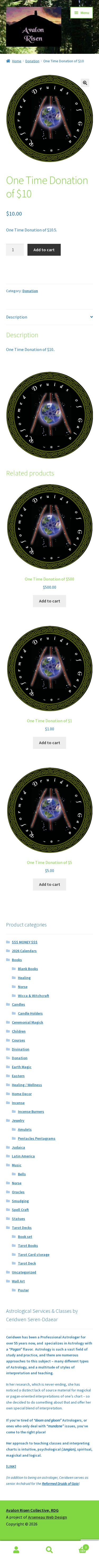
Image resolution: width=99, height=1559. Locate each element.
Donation (32, 61)
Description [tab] (16, 317)
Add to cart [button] (49, 600)
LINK (11, 1466)
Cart (76, 1545)
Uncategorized (24, 1272)
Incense (18, 1102)
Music (16, 1165)
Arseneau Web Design (47, 1517)
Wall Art (18, 1281)
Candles (18, 1004)
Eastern (18, 1075)
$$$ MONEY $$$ (24, 942)
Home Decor (22, 1093)
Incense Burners (31, 1111)
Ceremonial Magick (27, 1022)
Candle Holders (30, 1013)
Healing (24, 977)
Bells (22, 1174)
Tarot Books (28, 1245)
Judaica (18, 1147)
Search (49, 1550)
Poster (23, 1290)
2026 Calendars (24, 950)
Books (17, 959)
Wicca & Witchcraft (33, 995)
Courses (18, 1040)
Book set (25, 1236)
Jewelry (18, 1120)
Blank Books (28, 968)
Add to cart (44, 249)
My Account (16, 1550)
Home (16, 61)
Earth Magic (21, 1066)
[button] (85, 83)
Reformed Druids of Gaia (60, 1483)
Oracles (18, 1192)
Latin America (23, 1156)
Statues (18, 1218)
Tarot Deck (27, 1263)
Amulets (25, 1129)
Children (19, 1031)
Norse (22, 986)
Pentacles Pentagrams (36, 1138)
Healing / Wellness (27, 1084)
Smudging (20, 1201)
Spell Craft (20, 1209)
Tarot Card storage (33, 1254)
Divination (20, 1049)
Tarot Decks (22, 1227)
